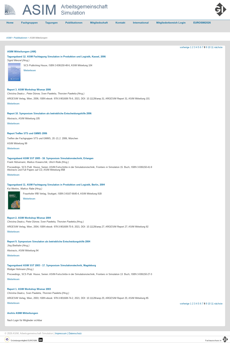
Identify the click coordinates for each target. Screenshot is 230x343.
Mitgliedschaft (99, 22)
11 (212, 47)
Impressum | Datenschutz (68, 333)
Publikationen (73, 22)
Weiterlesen (30, 70)
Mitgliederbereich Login (171, 22)
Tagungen (51, 22)
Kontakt (120, 22)
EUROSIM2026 (202, 22)
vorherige (184, 47)
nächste (218, 47)
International (141, 22)
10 (209, 47)
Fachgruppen (29, 22)
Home (9, 22)
